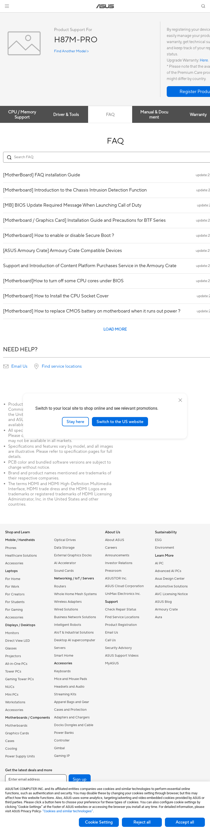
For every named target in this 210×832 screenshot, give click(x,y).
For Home (12, 579)
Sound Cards (64, 571)
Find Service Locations (122, 617)
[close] (180, 400)
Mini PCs (11, 695)
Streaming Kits (65, 694)
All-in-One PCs (16, 664)
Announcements (117, 555)
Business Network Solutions (75, 617)
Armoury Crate (166, 609)
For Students (15, 602)
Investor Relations (118, 563)
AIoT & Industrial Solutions (74, 632)
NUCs (9, 687)
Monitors (12, 633)
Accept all (185, 822)
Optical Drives (65, 540)
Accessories (14, 563)
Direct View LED (17, 641)
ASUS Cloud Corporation (124, 586)
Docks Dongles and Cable (73, 725)
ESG (158, 540)
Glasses (11, 648)
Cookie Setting (99, 822)
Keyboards (62, 671)
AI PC (159, 563)
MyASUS (112, 663)
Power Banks (64, 733)
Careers (111, 548)
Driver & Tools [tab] (66, 114)
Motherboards (16, 726)
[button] (7, 6)
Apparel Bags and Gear (71, 702)
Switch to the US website (120, 421)
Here (204, 60)
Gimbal (59, 748)
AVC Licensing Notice (171, 594)
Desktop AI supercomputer (74, 640)
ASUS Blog (163, 602)
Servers (60, 648)
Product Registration (121, 625)
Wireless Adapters (68, 602)
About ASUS (114, 540)
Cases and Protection (70, 710)
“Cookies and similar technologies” (68, 811)
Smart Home (63, 656)
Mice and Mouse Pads (70, 679)
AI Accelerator (65, 563)
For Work (12, 587)
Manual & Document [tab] (154, 114)
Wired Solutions (66, 609)
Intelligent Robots (67, 625)
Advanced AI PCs (168, 571)
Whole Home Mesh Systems (75, 594)
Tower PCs (13, 671)
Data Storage (64, 548)
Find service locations (62, 366)
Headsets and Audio (69, 687)
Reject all (142, 822)
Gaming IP (62, 756)
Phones (10, 548)
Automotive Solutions (171, 586)
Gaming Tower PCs (19, 679)
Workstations (15, 702)
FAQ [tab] (110, 114)
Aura (158, 617)
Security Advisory (118, 648)
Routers (60, 586)
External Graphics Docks (73, 555)
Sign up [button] (80, 779)
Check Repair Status (120, 609)
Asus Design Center (170, 579)
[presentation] (6, 366)
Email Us (19, 366)
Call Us (110, 640)
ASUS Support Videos (122, 656)
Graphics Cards (17, 733)
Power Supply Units (20, 756)
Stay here (75, 421)
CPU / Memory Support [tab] (22, 114)
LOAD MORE (115, 329)
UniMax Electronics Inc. (123, 594)
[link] (105, 6)
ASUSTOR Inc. (116, 578)
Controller (62, 740)
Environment (164, 548)
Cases (9, 741)
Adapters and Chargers (72, 717)
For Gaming (14, 610)
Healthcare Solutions (21, 556)
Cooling (11, 749)
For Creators (15, 594)
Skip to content (6, 15)
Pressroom (113, 571)
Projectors (13, 656)
